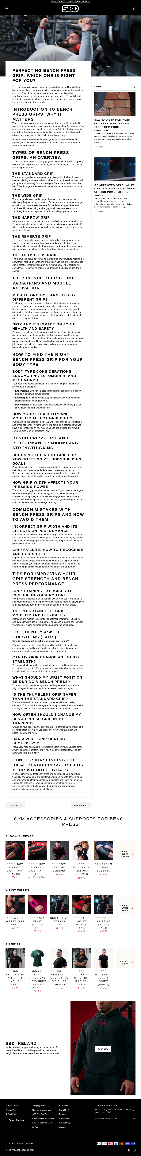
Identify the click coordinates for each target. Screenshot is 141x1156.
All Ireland (63, 1106)
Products (63, 1114)
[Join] (131, 1118)
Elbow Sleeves (20, 836)
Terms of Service (13, 1106)
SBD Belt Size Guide (41, 1114)
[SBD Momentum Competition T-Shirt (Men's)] (59, 958)
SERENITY (64, 1110)
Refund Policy (11, 1114)
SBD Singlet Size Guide (42, 1123)
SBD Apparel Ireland (18, 1150)
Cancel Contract (16, 1120)
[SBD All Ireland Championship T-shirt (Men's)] (37, 958)
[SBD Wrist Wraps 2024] (15, 904)
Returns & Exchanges (41, 1110)
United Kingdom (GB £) (19, 1144)
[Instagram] (134, 1150)
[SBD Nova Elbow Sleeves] (59, 850)
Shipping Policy (39, 1106)
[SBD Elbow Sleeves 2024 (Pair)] (15, 850)
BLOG (35, 1127)
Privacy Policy (11, 1110)
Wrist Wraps (17, 890)
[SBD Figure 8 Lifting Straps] (103, 904)
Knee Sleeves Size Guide (43, 1119)
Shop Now (103, 1049)
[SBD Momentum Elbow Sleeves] (81, 850)
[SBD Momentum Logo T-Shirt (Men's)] (103, 958)
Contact (62, 1127)
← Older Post (15, 805)
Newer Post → (81, 805)
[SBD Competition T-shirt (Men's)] (15, 958)
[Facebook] (129, 1150)
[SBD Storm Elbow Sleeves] (103, 850)
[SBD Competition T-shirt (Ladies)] (81, 958)
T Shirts (13, 943)
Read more (99, 147)
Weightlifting (64, 1123)
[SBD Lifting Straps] (59, 904)
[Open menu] (10, 9)
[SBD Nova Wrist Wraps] (37, 904)
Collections (64, 1119)
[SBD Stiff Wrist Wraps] (81, 904)
